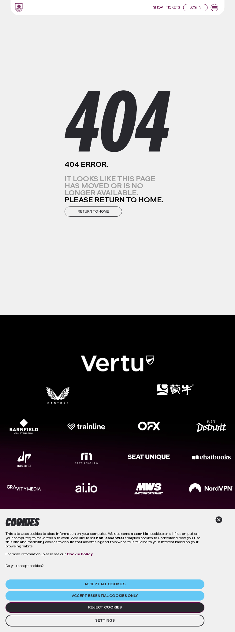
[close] (219, 519)
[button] (93, 211)
